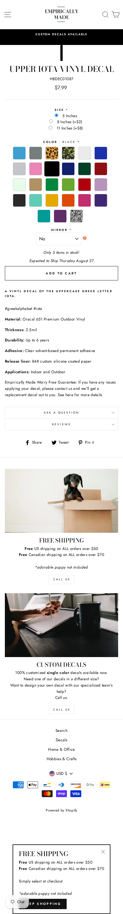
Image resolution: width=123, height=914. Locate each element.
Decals (61, 740)
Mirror (59, 230)
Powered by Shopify (61, 810)
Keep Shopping (42, 903)
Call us (61, 709)
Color (59, 142)
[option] (61, 34)
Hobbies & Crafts (61, 759)
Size (59, 110)
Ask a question (62, 412)
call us (61, 579)
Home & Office (61, 749)
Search (61, 730)
